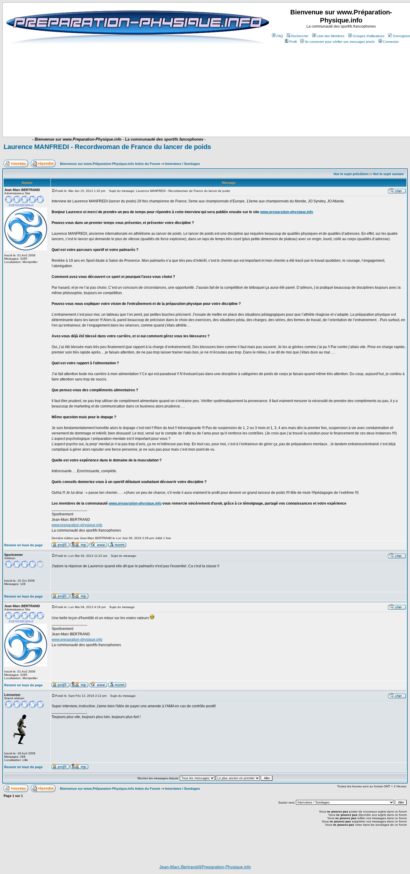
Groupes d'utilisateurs (368, 36)
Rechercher (300, 36)
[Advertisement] (141, 119)
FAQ (279, 36)
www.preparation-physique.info (286, 212)
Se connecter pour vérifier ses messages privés (340, 41)
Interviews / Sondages (182, 164)
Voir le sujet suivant (388, 174)
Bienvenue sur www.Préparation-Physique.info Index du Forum (110, 164)
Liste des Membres (331, 36)
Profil (293, 41)
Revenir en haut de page (23, 545)
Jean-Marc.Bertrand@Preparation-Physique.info (205, 866)
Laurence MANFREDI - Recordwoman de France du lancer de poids (107, 147)
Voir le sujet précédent (351, 174)
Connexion (391, 41)
